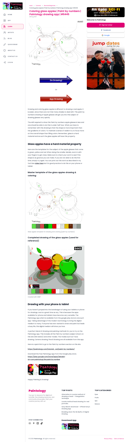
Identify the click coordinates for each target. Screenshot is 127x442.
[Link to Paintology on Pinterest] (34, 423)
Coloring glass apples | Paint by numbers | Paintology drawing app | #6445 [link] (53, 8)
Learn (31, 5)
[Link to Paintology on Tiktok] (41, 423)
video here (39, 163)
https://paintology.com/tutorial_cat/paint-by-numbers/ (51, 349)
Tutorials (38, 5)
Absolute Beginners (49, 5)
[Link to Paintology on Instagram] (38, 423)
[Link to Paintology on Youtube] (30, 423)
